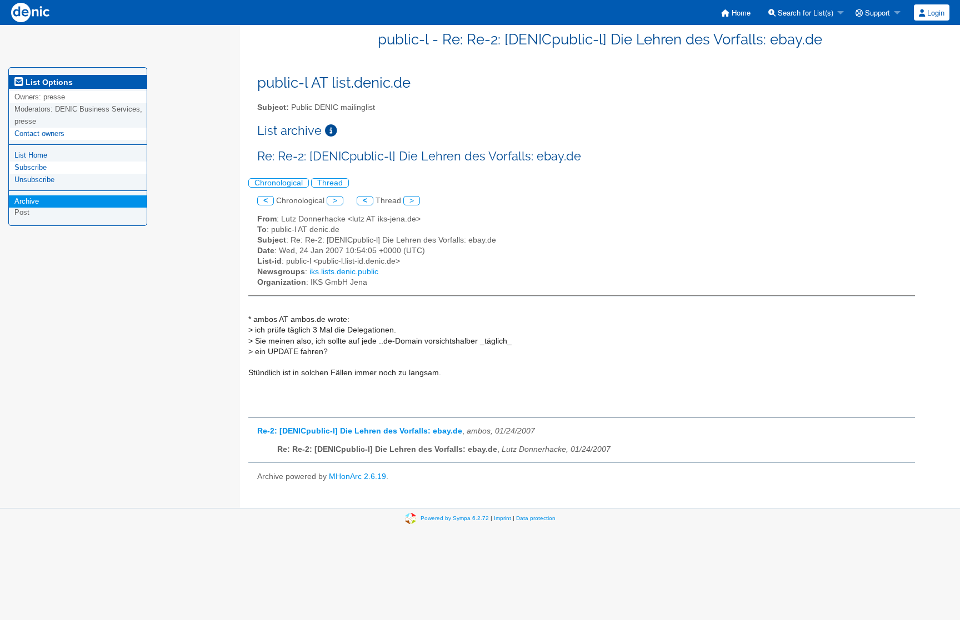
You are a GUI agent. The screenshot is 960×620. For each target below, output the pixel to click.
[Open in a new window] (331, 131)
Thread (330, 183)
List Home (30, 155)
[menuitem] (735, 12)
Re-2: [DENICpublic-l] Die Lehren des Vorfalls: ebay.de (359, 431)
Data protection (536, 518)
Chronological (278, 183)
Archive (26, 201)
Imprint (502, 518)
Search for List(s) (804, 12)
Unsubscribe (34, 179)
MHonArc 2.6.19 (357, 476)
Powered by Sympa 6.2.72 (455, 518)
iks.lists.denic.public (343, 272)
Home (740, 12)
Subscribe (30, 167)
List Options (48, 82)
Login (934, 12)
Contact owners (39, 133)
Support (876, 12)
